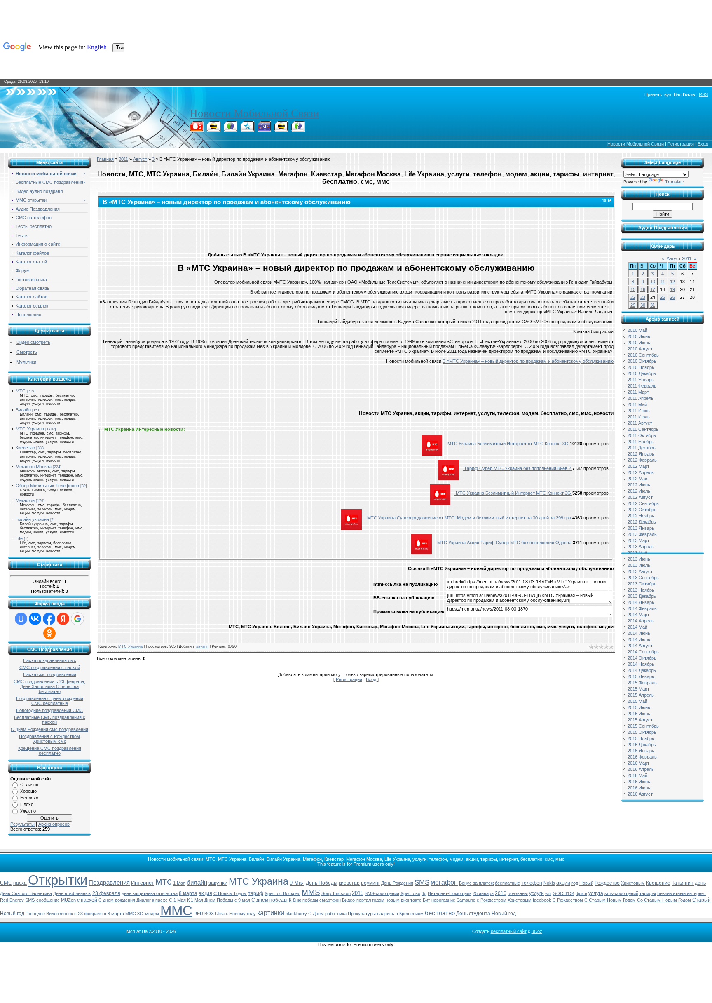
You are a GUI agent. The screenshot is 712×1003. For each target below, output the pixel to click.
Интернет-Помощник (449, 893)
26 (672, 297)
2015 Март (638, 688)
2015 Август (640, 719)
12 (672, 281)
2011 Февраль (642, 385)
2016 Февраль (642, 756)
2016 (500, 893)
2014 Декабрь (642, 670)
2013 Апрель (641, 546)
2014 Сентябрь (643, 651)
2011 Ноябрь (641, 441)
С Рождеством (568, 899)
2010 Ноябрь (641, 367)
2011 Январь (641, 379)
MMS (311, 892)
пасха (20, 883)
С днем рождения (116, 899)
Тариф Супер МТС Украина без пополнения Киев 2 (517, 468)
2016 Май (637, 775)
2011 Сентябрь (643, 429)
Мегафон (25, 500)
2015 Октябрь (642, 732)
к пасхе (160, 899)
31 (652, 305)
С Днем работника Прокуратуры (342, 913)
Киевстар (25, 447)
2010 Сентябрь (643, 354)
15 (632, 289)
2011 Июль (639, 416)
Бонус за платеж (476, 883)
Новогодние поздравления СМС (49, 710)
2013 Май (637, 552)
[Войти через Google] (77, 618)
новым (393, 899)
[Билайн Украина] (281, 129)
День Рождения (397, 883)
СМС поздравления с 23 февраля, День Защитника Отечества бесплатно (49, 686)
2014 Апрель (641, 620)
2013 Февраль (642, 534)
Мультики (26, 361)
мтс (163, 881)
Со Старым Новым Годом (664, 899)
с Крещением (410, 913)
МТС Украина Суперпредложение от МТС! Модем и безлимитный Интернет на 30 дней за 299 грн (469, 517)
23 (642, 297)
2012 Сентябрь (643, 503)
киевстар (349, 883)
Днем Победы (218, 899)
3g (424, 893)
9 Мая (297, 883)
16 (642, 289)
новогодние (443, 899)
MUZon (68, 899)
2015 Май (637, 701)
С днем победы (269, 900)
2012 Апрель (641, 472)
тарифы (647, 893)
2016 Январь (641, 750)
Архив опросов (54, 824)
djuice (581, 893)
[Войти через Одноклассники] (49, 633)
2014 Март (638, 614)
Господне (35, 913)
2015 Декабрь (642, 744)
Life (19, 538)
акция (205, 893)
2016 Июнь (639, 781)
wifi (548, 893)
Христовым (633, 883)
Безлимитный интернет (681, 893)
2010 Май (637, 330)
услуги (536, 893)
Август (140, 159)
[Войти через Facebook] (49, 619)
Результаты (22, 824)
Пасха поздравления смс (49, 660)
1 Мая (179, 883)
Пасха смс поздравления (49, 674)
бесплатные (507, 883)
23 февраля (106, 893)
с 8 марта (114, 913)
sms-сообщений (621, 893)
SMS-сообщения (382, 893)
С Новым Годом (230, 893)
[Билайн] (213, 129)
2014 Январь (641, 602)
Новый (586, 883)
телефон (531, 883)
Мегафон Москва (34, 466)
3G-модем (148, 913)
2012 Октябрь (642, 509)
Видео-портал (356, 899)
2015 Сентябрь (643, 725)
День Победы (321, 883)
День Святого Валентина (26, 893)
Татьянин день (689, 883)
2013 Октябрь (642, 583)
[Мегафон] (230, 129)
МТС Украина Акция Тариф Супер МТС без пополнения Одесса (504, 542)
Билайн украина (32, 519)
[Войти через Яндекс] (63, 619)
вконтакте (411, 899)
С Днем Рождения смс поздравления (49, 729)
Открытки (57, 880)
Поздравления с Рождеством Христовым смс (49, 739)
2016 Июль (639, 787)
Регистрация (681, 143)
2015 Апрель (641, 695)
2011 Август (640, 422)
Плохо (26, 804)
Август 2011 (679, 258)
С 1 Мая (177, 899)
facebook (542, 899)
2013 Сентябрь (643, 577)
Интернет (142, 883)
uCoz (537, 931)
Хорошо (28, 791)
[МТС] (197, 129)
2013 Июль (639, 565)
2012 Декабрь (642, 521)
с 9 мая (242, 899)
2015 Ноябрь (641, 738)
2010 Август (640, 348)
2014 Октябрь (642, 657)
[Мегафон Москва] (298, 129)
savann (202, 646)
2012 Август (640, 497)
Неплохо (29, 797)
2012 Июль (639, 491)
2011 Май (637, 404)
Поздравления (109, 882)
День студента (473, 913)
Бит (426, 899)
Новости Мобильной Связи (254, 113)
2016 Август (640, 794)
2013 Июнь (639, 559)
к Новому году (241, 913)
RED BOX (204, 913)
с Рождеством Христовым (504, 899)
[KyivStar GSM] (247, 129)
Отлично (29, 784)
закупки (217, 883)
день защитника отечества (150, 893)
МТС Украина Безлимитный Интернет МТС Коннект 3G (513, 493)
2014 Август (640, 645)
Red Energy (12, 899)
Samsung (466, 899)
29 (632, 305)
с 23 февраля (88, 913)
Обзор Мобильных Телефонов (47, 485)
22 (632, 297)
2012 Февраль (642, 460)
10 (652, 281)
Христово (410, 893)
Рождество (607, 883)
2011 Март (638, 392)
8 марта (188, 893)
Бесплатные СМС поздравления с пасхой (49, 720)
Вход (703, 143)
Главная (105, 159)
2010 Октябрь (642, 361)
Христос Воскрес (282, 893)
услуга (595, 893)
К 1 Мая (195, 899)
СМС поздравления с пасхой (49, 667)
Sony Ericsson (336, 893)
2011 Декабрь (642, 447)
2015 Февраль (642, 682)
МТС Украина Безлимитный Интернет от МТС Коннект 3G (508, 443)
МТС (21, 390)
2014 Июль (639, 639)
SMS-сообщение (42, 899)
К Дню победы (303, 899)
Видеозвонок (59, 913)
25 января (483, 893)
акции (563, 883)
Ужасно (28, 810)
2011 (123, 159)
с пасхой (87, 900)
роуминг (370, 883)
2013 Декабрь (642, 596)
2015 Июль (639, 713)
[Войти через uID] (21, 619)
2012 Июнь (639, 484)
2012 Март (638, 466)
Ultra (220, 913)
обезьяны (518, 893)
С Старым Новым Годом (610, 899)
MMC (130, 913)
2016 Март (638, 763)
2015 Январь (641, 676)
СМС (6, 883)
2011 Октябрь (642, 435)
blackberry (296, 913)
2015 (357, 893)
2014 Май (637, 627)
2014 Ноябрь (641, 664)
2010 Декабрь (642, 373)
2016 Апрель (641, 769)
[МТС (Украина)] (264, 129)
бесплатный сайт (509, 931)
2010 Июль (639, 342)
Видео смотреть (33, 342)
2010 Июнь (639, 336)
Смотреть (26, 352)
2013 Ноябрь (641, 589)
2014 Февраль (642, 608)
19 (672, 289)
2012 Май (637, 478)
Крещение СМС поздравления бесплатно (49, 751)
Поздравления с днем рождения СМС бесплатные (49, 701)
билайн (197, 882)
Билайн (23, 409)
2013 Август (640, 571)
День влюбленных (72, 893)
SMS (422, 882)
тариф (255, 893)
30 (642, 305)
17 (652, 289)
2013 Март (638, 540)
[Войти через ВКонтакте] (35, 619)
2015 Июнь (639, 707)
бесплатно (440, 913)
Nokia (549, 883)
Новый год (504, 913)
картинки (270, 912)
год (574, 883)
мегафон (444, 882)
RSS (703, 94)
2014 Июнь (639, 633)
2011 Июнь (639, 410)
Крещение (658, 883)
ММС (176, 910)
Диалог (143, 899)
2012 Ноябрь (641, 515)
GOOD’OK (563, 893)
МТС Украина (30, 428)
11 (662, 281)
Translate (674, 181)
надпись (385, 913)
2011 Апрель (640, 398)
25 (662, 297)
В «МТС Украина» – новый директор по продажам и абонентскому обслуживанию (528, 361)
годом (378, 899)
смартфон (330, 899)
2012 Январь (641, 453)
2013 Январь (641, 528)
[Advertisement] (356, 228)
